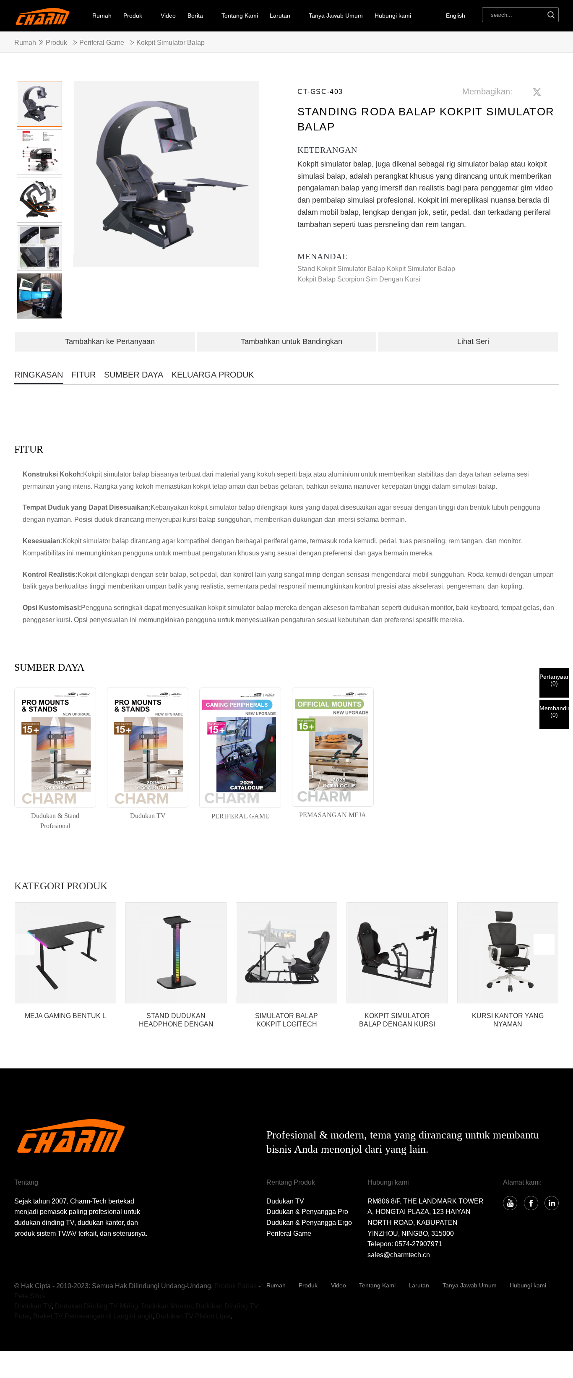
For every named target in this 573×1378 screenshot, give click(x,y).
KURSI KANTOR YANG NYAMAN (508, 1019)
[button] (248, 204)
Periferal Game (101, 42)
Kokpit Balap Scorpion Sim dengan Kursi (358, 279)
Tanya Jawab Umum (336, 15)
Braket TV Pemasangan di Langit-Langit (92, 1316)
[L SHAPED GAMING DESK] (65, 953)
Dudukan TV (285, 1201)
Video (168, 15)
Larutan (419, 1285)
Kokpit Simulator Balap (170, 42)
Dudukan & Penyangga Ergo (309, 1222)
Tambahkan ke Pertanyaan (110, 341)
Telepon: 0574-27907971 (404, 1244)
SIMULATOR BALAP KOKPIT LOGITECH (286, 1019)
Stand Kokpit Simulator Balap (341, 268)
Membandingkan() (554, 711)
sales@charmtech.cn (398, 1254)
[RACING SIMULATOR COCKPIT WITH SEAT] (397, 953)
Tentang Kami (239, 15)
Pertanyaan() (554, 680)
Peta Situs (29, 1296)
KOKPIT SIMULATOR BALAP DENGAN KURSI (397, 1019)
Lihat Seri (473, 341)
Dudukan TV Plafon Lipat (193, 1316)
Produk (132, 15)
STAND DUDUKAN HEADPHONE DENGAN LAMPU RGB (176, 1020)
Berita (195, 15)
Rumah (102, 15)
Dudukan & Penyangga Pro (307, 1211)
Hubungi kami (393, 15)
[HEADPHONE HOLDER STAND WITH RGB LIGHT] (176, 953)
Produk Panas (235, 1285)
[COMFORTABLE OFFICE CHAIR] (508, 953)
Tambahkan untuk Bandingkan (291, 341)
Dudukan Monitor (166, 1306)
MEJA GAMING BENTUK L (65, 1015)
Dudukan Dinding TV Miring (96, 1306)
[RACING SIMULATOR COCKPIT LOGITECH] (286, 953)
